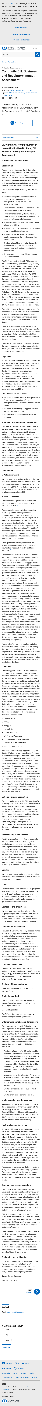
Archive (15, 1373)
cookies (10, 4)
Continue (6, 1347)
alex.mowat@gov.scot (15, 1312)
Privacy (34, 1377)
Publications (12, 62)
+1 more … (29, 90)
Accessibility (6, 1373)
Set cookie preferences (21, 40)
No (7, 1335)
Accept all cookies (21, 27)
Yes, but (9, 1340)
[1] (17, 505)
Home (4, 62)
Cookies (31, 1373)
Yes (7, 1330)
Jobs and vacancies (22, 1377)
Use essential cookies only (21, 34)
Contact (23, 1373)
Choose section (8, 137)
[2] (10, 550)
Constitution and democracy (15, 93)
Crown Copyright (7, 1377)
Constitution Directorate (18, 90)
